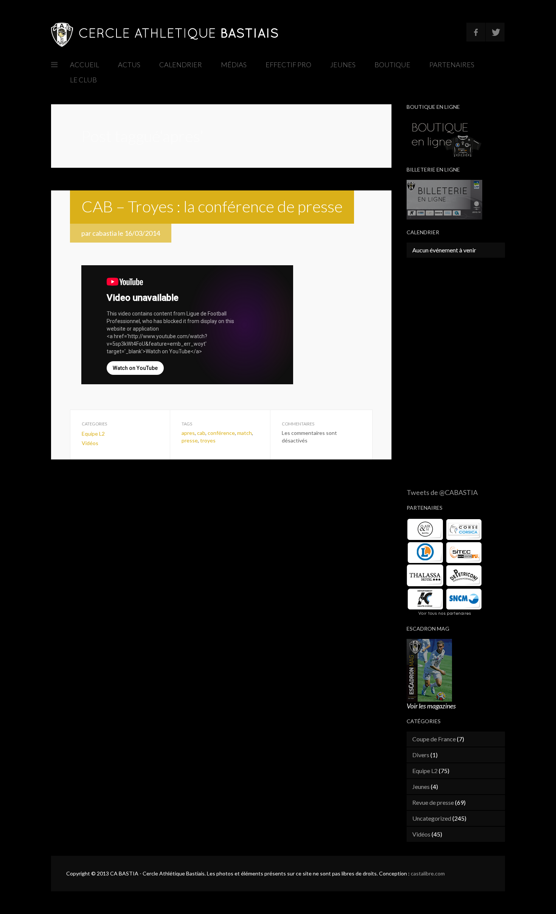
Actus (129, 64)
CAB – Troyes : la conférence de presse (212, 206)
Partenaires (451, 64)
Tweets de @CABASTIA (442, 492)
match (244, 433)
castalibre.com (428, 873)
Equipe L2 (93, 433)
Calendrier (180, 64)
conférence (221, 433)
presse (190, 440)
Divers (420, 754)
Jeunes (343, 64)
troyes (208, 440)
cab (201, 433)
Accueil (84, 64)
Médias (234, 64)
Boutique (392, 64)
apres (188, 433)
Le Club (83, 80)
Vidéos (90, 443)
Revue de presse (433, 802)
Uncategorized (431, 818)
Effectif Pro (288, 64)
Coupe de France (434, 738)
